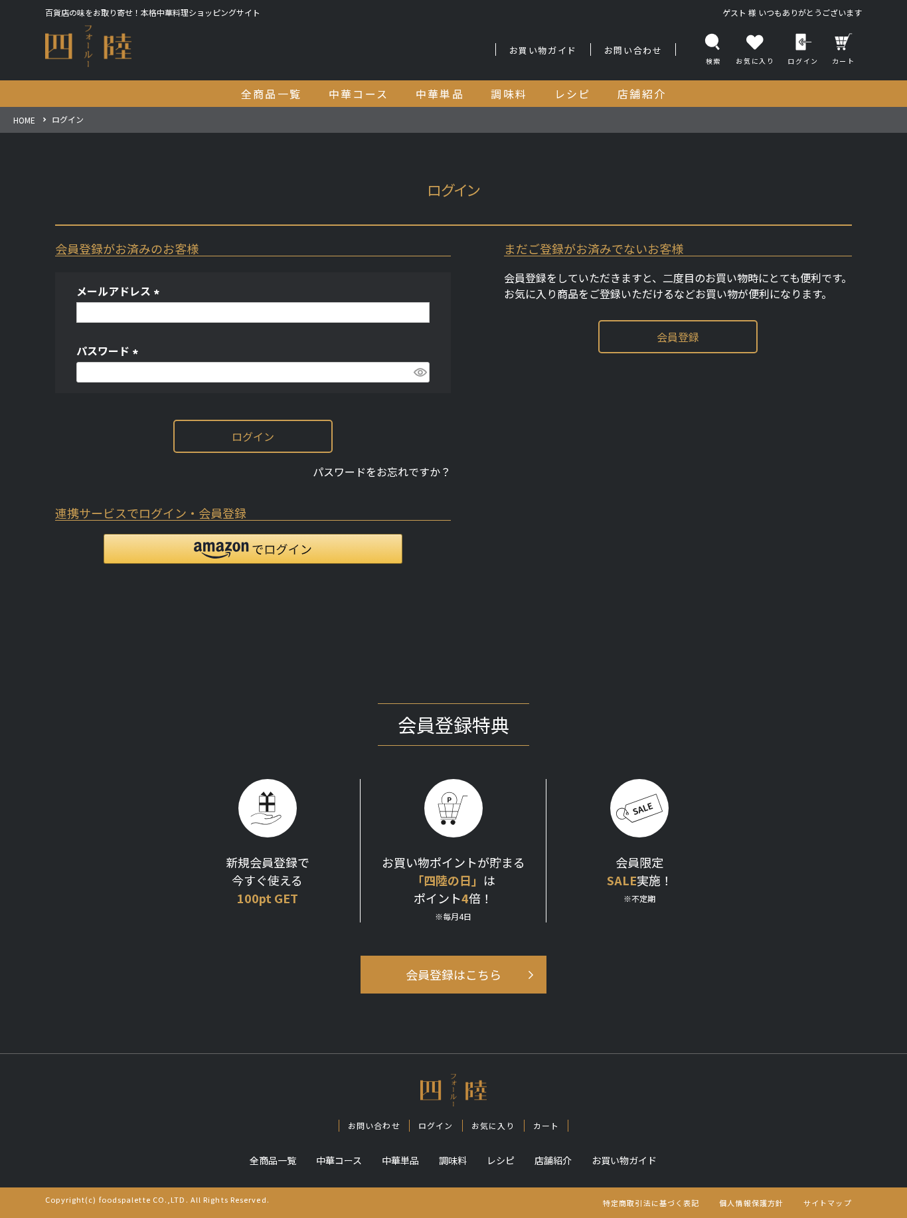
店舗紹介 (553, 1160)
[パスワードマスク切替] (419, 372)
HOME (24, 120)
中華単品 (400, 1160)
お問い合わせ (633, 50)
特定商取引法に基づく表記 (651, 1202)
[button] (253, 549)
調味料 (453, 1160)
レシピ (501, 1160)
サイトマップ (827, 1202)
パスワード (109, 351)
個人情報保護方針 (751, 1202)
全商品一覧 (273, 1160)
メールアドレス (120, 291)
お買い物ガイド (543, 50)
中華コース (339, 1160)
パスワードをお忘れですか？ (382, 471)
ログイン (802, 61)
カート (843, 61)
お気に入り (493, 1125)
